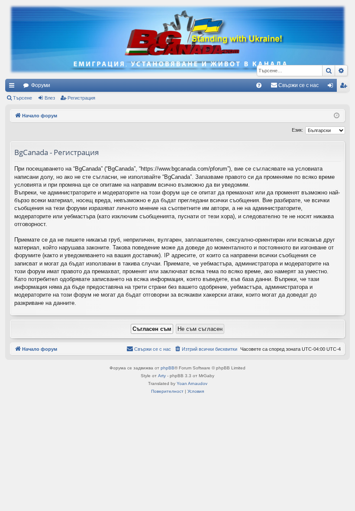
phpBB (167, 367)
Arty (162, 375)
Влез (50, 97)
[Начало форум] (177, 39)
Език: (297, 130)
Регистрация (81, 97)
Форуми (40, 85)
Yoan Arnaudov (192, 383)
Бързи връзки (13, 87)
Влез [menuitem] (332, 87)
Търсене (22, 97)
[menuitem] (258, 85)
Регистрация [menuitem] (345, 87)
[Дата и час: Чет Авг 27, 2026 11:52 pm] (336, 116)
